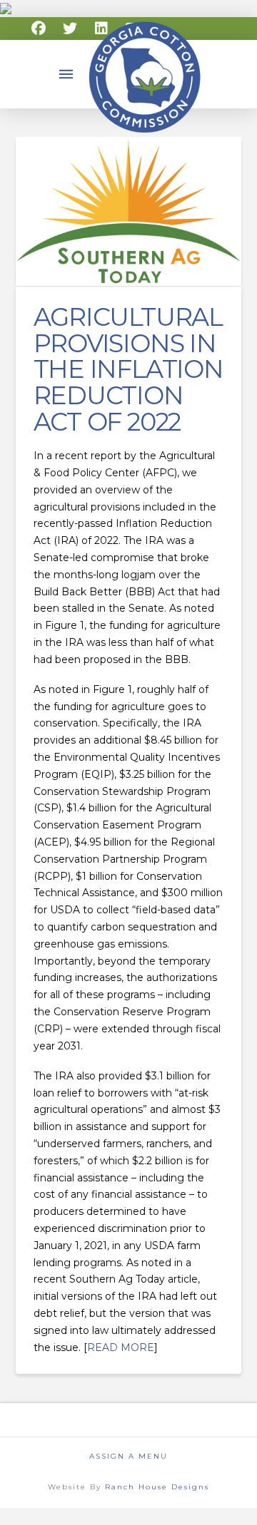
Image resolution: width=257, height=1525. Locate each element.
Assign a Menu (128, 1456)
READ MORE (120, 1347)
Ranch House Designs (157, 1486)
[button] (66, 74)
